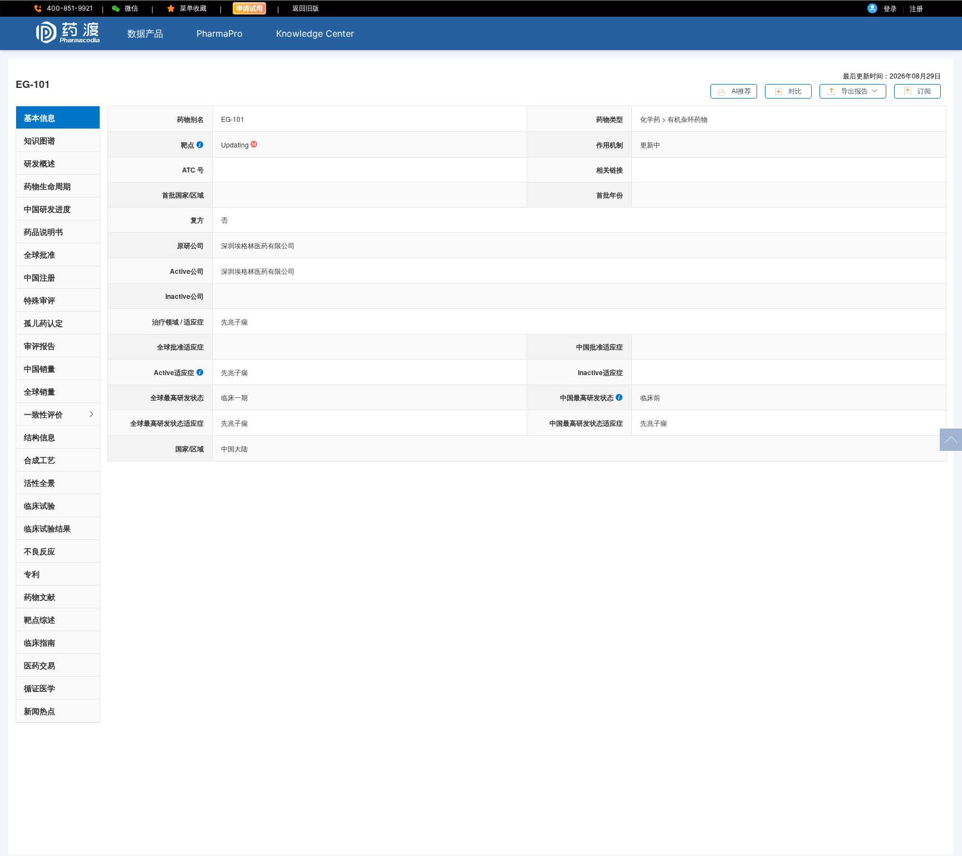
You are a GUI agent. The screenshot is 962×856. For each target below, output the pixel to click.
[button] (852, 90)
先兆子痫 (234, 321)
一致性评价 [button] (43, 414)
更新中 (650, 144)
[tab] (58, 414)
